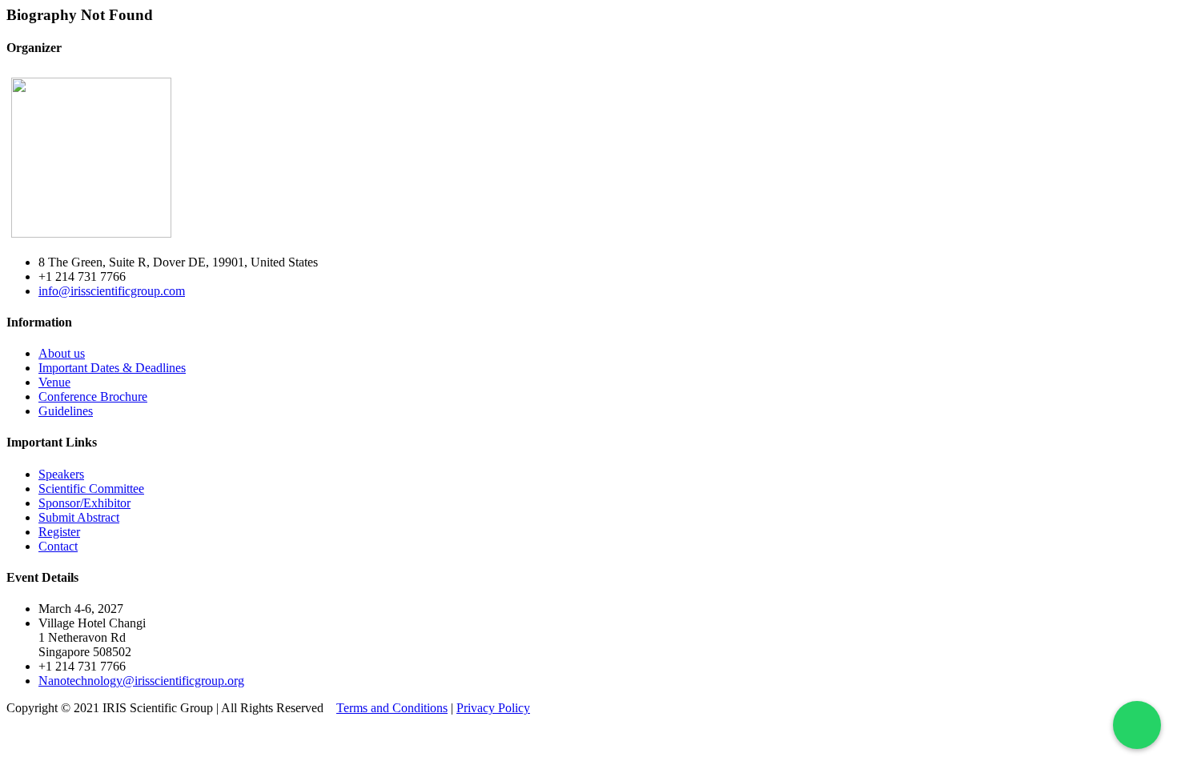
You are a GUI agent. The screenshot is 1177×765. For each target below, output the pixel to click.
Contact (58, 546)
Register (59, 532)
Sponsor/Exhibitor (84, 503)
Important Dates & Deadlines (112, 367)
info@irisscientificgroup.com (111, 291)
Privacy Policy (493, 708)
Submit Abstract (78, 517)
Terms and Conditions (392, 708)
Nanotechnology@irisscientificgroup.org (141, 680)
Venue (54, 382)
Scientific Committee (91, 488)
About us (61, 353)
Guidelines (65, 411)
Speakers (61, 474)
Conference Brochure (92, 396)
